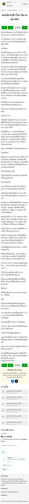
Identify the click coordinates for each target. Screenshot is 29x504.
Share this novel (15, 370)
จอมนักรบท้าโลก (12, 10)
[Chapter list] (10, 27)
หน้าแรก (9, 2)
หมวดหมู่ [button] (9, 5)
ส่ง (4, 452)
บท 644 (21, 10)
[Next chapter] (24, 27)
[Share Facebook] (12, 381)
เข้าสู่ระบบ (25, 4)
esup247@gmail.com (13, 492)
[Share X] (16, 381)
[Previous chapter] (4, 27)
